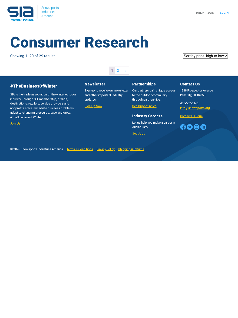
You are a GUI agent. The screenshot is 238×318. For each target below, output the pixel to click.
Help (200, 12)
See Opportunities (144, 106)
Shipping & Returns (131, 149)
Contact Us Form (191, 116)
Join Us (15, 123)
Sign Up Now (93, 106)
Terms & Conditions (80, 149)
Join (210, 12)
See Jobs (138, 133)
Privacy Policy (106, 149)
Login (224, 12)
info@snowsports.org (195, 108)
